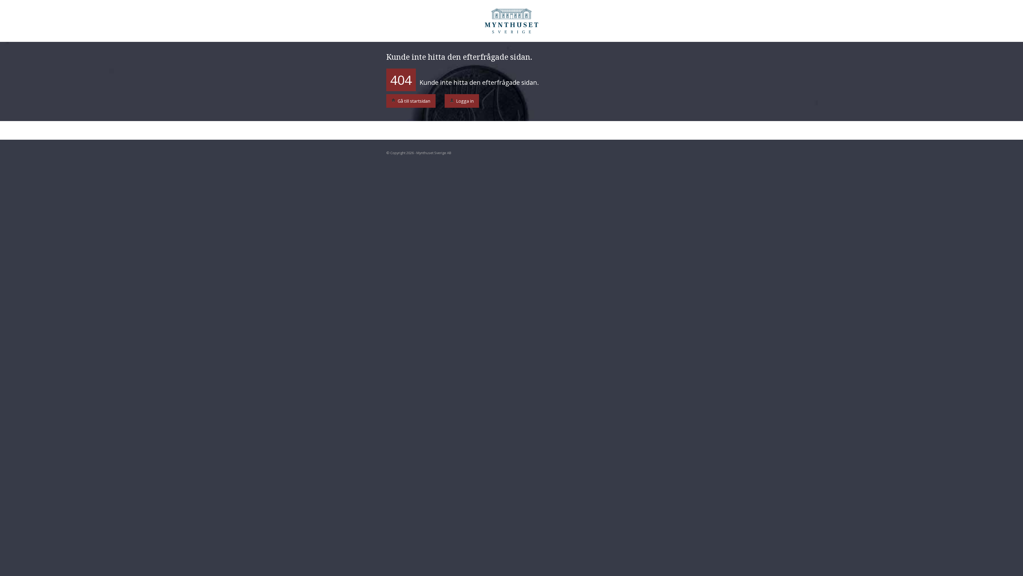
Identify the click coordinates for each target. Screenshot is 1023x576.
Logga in (464, 101)
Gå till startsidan (413, 101)
